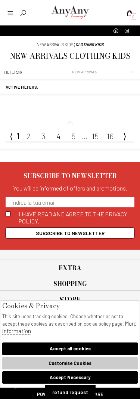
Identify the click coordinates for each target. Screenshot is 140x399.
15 (95, 136)
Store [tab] (70, 299)
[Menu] (10, 13)
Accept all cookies (70, 348)
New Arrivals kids (55, 44)
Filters (11, 72)
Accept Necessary (70, 377)
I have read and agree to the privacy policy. (73, 217)
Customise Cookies (70, 363)
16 (110, 136)
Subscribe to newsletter (70, 233)
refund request (70, 392)
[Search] (23, 13)
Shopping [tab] (70, 284)
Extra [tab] (70, 268)
